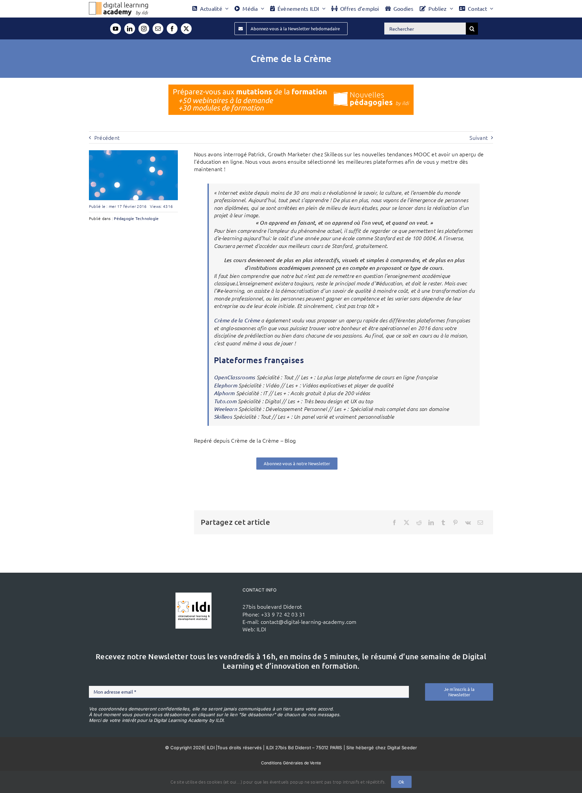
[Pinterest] (455, 522)
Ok (401, 782)
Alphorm (224, 392)
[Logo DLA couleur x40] (118, 4)
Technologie (147, 218)
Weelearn (225, 408)
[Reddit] (419, 522)
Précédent (107, 137)
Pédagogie (124, 218)
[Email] (480, 522)
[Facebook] (394, 522)
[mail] (158, 28)
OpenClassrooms (234, 377)
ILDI (261, 629)
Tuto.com (225, 401)
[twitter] (186, 28)
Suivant (479, 137)
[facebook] (172, 28)
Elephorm (225, 385)
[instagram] (143, 28)
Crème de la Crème (237, 320)
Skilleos (223, 416)
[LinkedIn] (431, 522)
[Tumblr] (443, 522)
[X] (406, 522)
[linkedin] (129, 28)
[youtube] (115, 28)
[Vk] (468, 522)
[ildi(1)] (193, 595)
